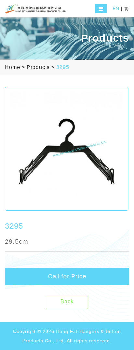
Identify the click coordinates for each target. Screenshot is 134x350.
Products (38, 67)
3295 (62, 67)
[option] (66, 149)
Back (67, 301)
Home (12, 67)
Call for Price (67, 276)
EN (116, 8)
